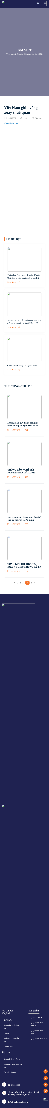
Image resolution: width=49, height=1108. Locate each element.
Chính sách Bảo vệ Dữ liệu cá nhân (22, 365)
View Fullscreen (11, 123)
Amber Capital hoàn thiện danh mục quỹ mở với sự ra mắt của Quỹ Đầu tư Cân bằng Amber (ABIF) (24, 323)
